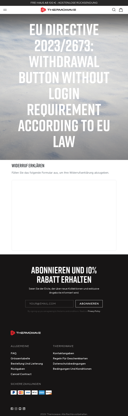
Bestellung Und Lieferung (27, 363)
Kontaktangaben (63, 353)
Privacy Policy (94, 311)
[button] (5, 10)
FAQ (13, 353)
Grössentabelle (20, 358)
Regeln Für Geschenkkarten (70, 358)
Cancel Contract (21, 374)
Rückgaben (18, 368)
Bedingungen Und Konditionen (72, 368)
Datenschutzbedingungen (69, 363)
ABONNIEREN (89, 303)
